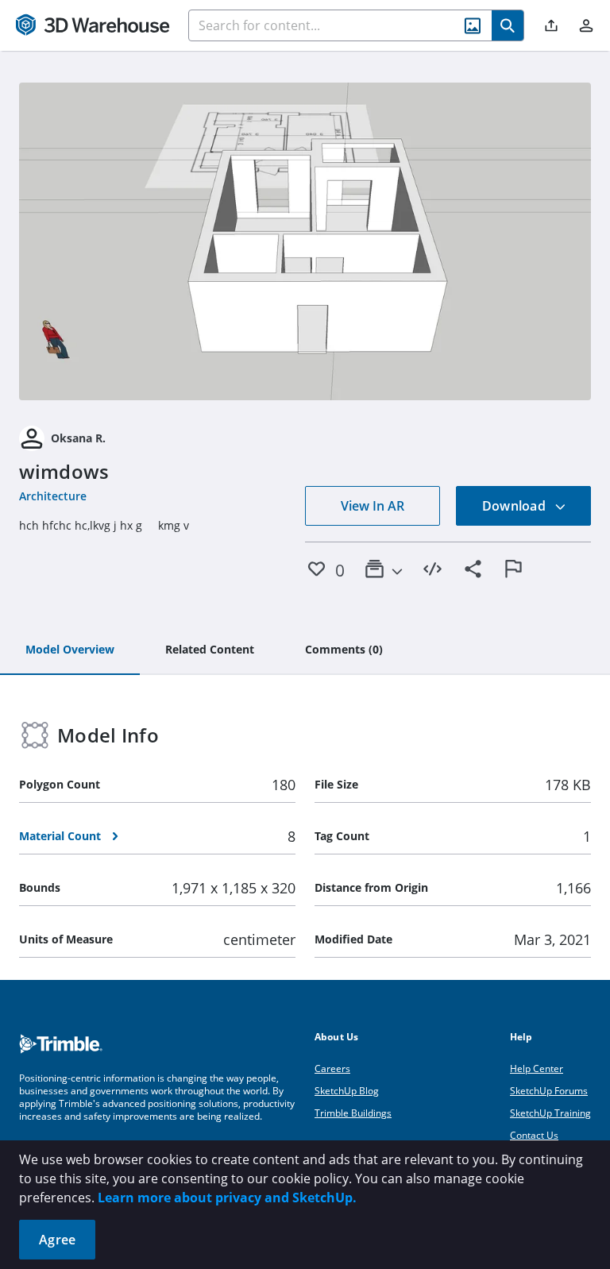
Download (515, 506)
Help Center (536, 1068)
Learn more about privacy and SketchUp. (227, 1197)
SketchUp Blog (347, 1090)
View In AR (372, 506)
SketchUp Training (550, 1113)
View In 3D (305, 241)
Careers (332, 1068)
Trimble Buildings (353, 1113)
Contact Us (534, 1135)
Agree (57, 1239)
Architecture (53, 495)
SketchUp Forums (549, 1090)
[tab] (70, 650)
